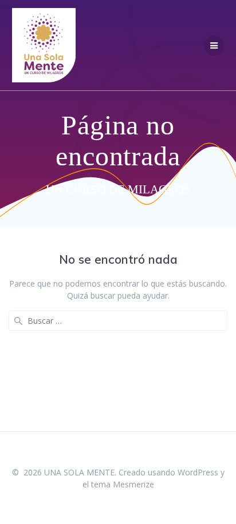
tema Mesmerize (122, 484)
